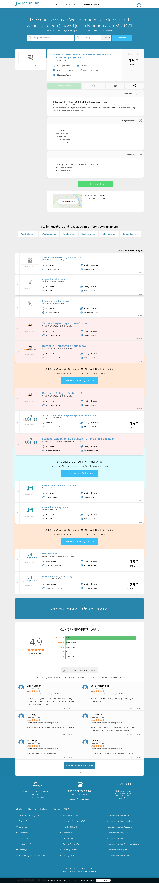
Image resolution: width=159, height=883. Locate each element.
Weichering (49, 234)
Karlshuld (69, 234)
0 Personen (70, 657)
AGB (85, 871)
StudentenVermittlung (123, 791)
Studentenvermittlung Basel (117, 832)
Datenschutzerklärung (75, 871)
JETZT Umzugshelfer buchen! (79, 473)
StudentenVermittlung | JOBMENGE (27, 4)
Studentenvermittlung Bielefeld (119, 855)
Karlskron (88, 234)
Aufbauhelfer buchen (123, 796)
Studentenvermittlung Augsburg (119, 827)
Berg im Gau (130, 234)
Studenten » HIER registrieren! (79, 380)
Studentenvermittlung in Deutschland (42, 808)
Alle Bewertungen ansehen (79, 772)
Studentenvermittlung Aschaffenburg (121, 821)
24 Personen (70, 647)
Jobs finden (122, 38)
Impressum (92, 871)
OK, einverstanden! (103, 880)
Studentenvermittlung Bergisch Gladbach (123, 844)
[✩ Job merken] (93, 86)
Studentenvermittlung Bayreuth (119, 838)
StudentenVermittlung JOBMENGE (79, 608)
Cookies (91, 880)
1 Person (69, 652)
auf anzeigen (67, 201)
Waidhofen (28, 234)
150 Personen (71, 642)
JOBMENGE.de (52, 677)
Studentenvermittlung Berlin (118, 850)
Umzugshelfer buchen (123, 793)
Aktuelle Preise (123, 798)
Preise (65, 871)
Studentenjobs (68, 368)
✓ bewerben (95, 184)
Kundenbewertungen (79, 629)
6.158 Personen (71, 638)
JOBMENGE (63, 880)
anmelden (139, 6)
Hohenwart (109, 234)
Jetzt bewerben (64, 85)
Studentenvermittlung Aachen (118, 815)
